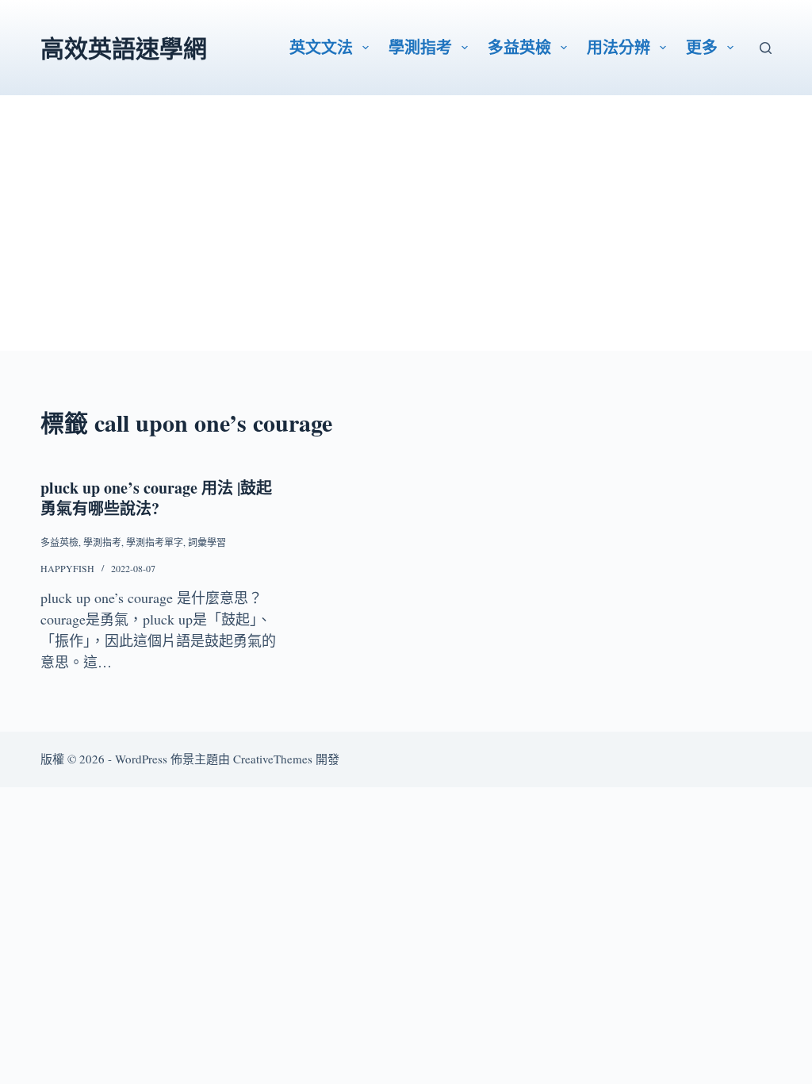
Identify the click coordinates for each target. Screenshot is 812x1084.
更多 (702, 47)
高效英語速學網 (123, 47)
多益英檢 (519, 47)
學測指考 (420, 47)
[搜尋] (766, 48)
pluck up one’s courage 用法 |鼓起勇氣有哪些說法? (156, 498)
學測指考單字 (154, 542)
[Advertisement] (406, 240)
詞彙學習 (207, 542)
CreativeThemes (272, 759)
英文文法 (321, 47)
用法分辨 (618, 47)
